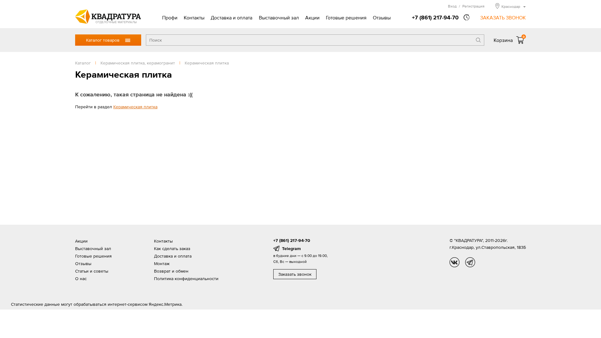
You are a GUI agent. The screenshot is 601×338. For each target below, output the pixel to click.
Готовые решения (346, 17)
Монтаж (162, 263)
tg (470, 262)
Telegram (291, 248)
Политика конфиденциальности (186, 278)
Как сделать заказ (172, 248)
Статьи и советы (91, 271)
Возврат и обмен (171, 271)
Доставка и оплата (231, 17)
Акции (312, 17)
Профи (169, 17)
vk (454, 262)
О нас (81, 278)
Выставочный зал (279, 17)
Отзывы (382, 17)
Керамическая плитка (135, 106)
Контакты (194, 17)
